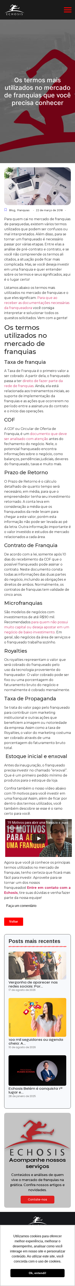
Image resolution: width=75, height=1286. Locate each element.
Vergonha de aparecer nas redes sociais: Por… (33, 984)
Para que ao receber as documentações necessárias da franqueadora (36, 303)
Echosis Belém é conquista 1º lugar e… (35, 1091)
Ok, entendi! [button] (37, 1273)
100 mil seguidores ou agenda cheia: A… (36, 1042)
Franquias (23, 210)
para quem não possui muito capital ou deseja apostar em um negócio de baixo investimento (36, 627)
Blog (12, 210)
